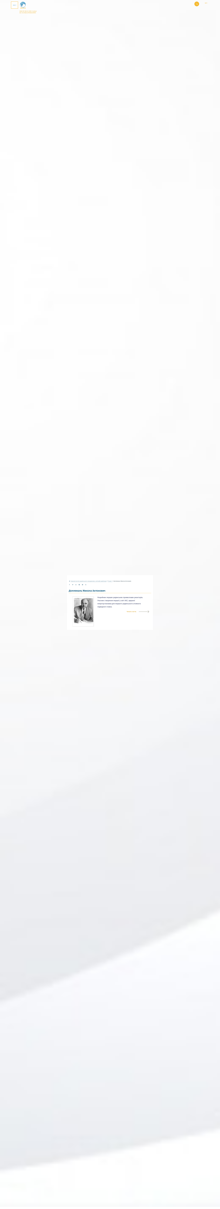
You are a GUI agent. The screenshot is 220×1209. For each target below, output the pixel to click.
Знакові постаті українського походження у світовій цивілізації (88, 581)
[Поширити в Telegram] (79, 584)
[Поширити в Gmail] (86, 584)
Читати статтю (131, 611)
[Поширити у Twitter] (73, 584)
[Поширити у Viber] (83, 584)
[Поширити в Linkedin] (76, 584)
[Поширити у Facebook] (70, 584)
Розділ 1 (110, 581)
